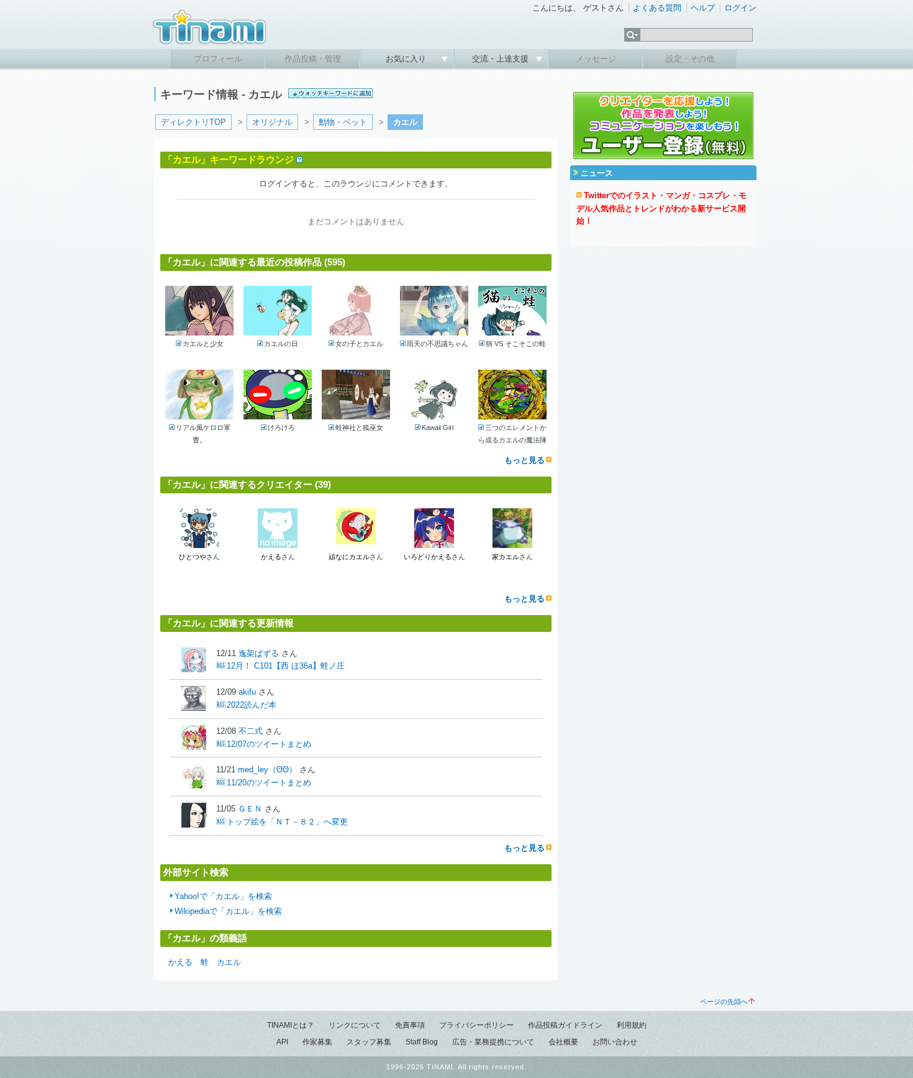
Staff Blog (422, 1042)
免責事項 (410, 1025)
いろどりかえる (428, 556)
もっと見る (524, 460)
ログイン (740, 7)
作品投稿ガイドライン (565, 1025)
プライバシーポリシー (476, 1025)
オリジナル (272, 122)
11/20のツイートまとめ (269, 782)
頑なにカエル (349, 556)
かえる (271, 556)
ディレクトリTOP (193, 122)
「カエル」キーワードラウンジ (228, 159)
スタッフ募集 (369, 1042)
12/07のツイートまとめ (269, 744)
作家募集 (317, 1042)
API (282, 1042)
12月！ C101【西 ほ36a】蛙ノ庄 (286, 665)
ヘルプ (703, 7)
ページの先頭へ (724, 1001)
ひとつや (192, 556)
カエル (229, 962)
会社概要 (563, 1042)
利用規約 (632, 1025)
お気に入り (407, 58)
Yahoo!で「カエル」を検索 (223, 896)
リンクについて (355, 1025)
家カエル (505, 556)
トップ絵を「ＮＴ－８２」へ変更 (287, 821)
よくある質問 (657, 7)
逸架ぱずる (258, 653)
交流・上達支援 (501, 58)
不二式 (250, 731)
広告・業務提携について (493, 1042)
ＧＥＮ (250, 808)
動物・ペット (343, 122)
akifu (247, 692)
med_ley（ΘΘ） (267, 769)
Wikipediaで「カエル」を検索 (228, 911)
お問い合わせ (615, 1042)
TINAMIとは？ (290, 1025)
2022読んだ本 (251, 705)
